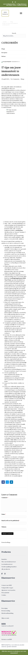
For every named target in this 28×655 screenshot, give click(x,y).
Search (14, 33)
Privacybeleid (5, 592)
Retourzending (5, 610)
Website (3, 527)
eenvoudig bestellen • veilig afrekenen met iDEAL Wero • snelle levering (15, 4)
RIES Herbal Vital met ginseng (13, 396)
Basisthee (4, 559)
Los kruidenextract (6, 564)
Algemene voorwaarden (8, 590)
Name (3, 514)
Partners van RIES (6, 639)
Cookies (3, 595)
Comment (4, 497)
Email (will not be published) (10, 520)
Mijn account (5, 618)
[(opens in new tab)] (8, 633)
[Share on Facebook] (3, 482)
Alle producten (5, 569)
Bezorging (4, 608)
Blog (11, 21)
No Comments (15, 79)
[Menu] (21, 13)
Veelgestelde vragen (7, 587)
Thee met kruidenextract (8, 561)
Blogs (22, 79)
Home (4, 21)
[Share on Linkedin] (11, 482)
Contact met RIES (6, 585)
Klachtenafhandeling (7, 613)
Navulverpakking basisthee (9, 566)
